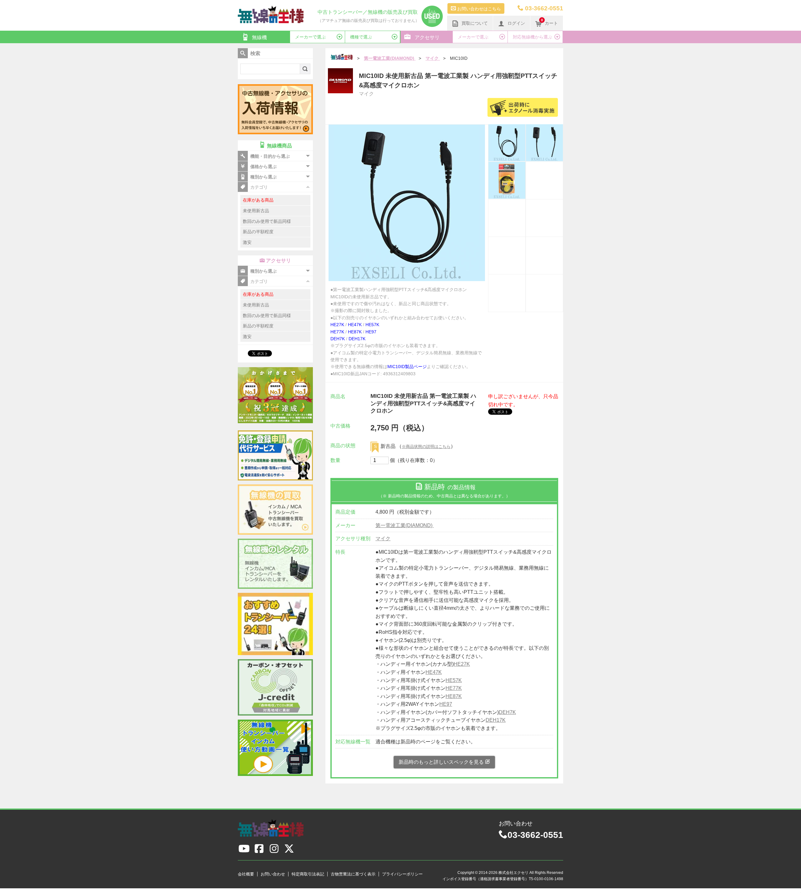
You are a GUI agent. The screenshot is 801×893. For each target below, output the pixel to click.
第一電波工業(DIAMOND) (404, 525)
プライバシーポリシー (402, 874)
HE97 (370, 331)
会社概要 (246, 874)
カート (549, 22)
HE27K (337, 324)
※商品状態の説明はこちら (426, 446)
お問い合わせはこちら (478, 8)
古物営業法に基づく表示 (353, 874)
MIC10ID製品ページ (407, 366)
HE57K (372, 324)
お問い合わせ (273, 874)
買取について (475, 23)
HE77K (337, 331)
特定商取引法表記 (308, 874)
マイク (382, 538)
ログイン (516, 23)
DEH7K (337, 338)
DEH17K (357, 338)
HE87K (355, 331)
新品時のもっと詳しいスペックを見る (442, 762)
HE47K (355, 324)
